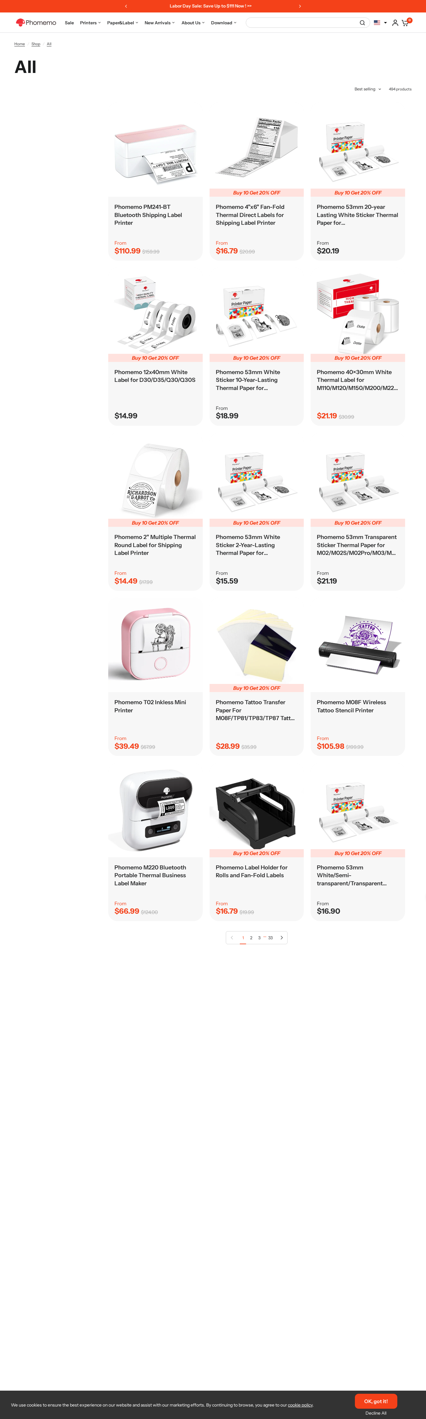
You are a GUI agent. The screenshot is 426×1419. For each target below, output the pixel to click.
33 (270, 937)
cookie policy (300, 1405)
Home (19, 43)
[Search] (362, 22)
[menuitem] (69, 22)
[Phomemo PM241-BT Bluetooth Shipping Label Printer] (155, 149)
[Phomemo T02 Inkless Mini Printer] (155, 645)
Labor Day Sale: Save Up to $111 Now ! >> (209, 6)
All (49, 43)
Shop (35, 43)
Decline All (375, 1413)
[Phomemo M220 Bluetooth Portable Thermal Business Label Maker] (155, 810)
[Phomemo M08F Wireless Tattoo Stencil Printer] (358, 645)
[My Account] (395, 22)
